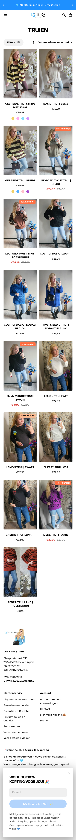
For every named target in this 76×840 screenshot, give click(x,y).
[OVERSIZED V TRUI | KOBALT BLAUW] (55, 295)
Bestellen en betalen (17, 705)
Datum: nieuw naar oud (53, 42)
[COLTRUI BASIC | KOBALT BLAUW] (20, 295)
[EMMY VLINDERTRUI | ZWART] (20, 366)
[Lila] (27, 118)
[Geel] (12, 118)
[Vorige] (3, 5)
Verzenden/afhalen (16, 732)
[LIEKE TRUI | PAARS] (55, 504)
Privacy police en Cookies (14, 718)
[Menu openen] (5, 15)
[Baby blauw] (17, 191)
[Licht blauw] (22, 118)
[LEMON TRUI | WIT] (55, 366)
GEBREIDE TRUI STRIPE (20, 180)
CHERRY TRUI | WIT (55, 467)
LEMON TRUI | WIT (56, 396)
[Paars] (27, 191)
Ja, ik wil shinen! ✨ (38, 803)
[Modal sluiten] (68, 773)
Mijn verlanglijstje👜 (53, 714)
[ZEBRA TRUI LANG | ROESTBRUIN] (20, 572)
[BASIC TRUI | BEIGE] (55, 73)
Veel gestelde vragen (17, 737)
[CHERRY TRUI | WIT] (55, 437)
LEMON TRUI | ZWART (20, 467)
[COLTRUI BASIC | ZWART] (55, 223)
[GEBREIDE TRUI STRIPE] (20, 150)
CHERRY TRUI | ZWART (20, 534)
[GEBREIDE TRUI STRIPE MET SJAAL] (20, 73)
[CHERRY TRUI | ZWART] (20, 504)
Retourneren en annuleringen (50, 701)
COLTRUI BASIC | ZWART (56, 253)
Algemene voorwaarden (19, 699)
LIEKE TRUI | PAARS (55, 534)
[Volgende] (73, 5)
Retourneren (12, 726)
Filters (11, 42)
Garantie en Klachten (17, 711)
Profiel (44, 720)
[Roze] (17, 118)
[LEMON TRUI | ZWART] (20, 437)
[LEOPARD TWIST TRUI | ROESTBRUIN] (20, 223)
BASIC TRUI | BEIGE (55, 103)
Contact (45, 709)
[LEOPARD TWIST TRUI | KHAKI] (55, 150)
